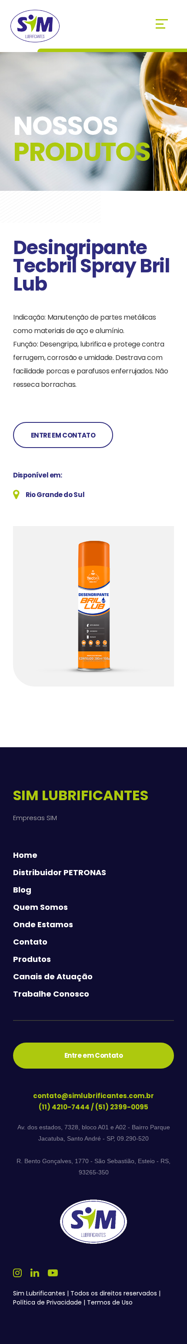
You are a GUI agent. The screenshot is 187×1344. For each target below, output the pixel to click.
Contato (30, 942)
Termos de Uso (110, 1302)
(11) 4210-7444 (64, 1107)
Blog (22, 890)
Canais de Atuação (53, 976)
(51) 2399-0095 (121, 1107)
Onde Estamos (43, 924)
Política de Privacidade (47, 1302)
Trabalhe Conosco (51, 994)
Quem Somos (40, 907)
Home (25, 855)
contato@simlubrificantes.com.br (93, 1095)
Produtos (32, 959)
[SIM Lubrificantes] (35, 26)
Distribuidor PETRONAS (59, 872)
